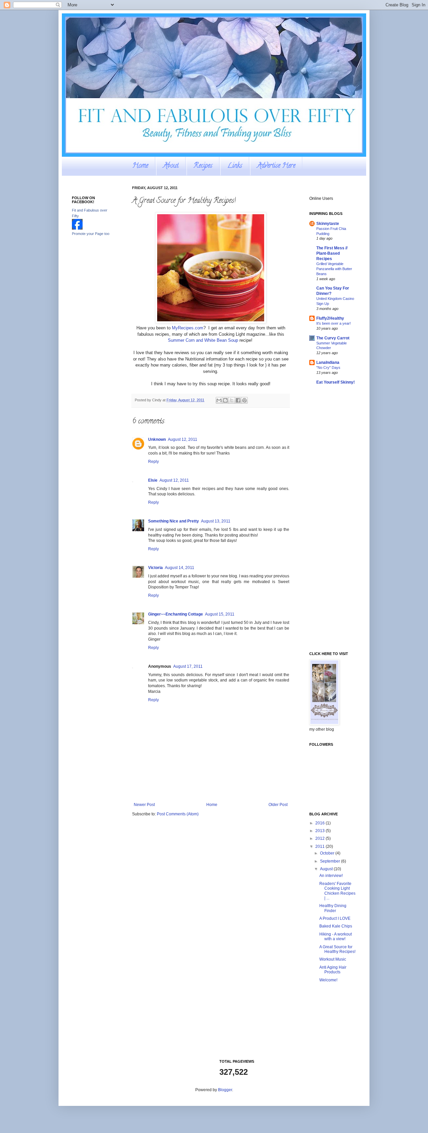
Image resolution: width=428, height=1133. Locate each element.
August (327, 869)
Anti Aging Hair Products (332, 969)
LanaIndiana (327, 362)
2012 (320, 838)
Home (140, 166)
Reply (153, 461)
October (327, 853)
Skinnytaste (327, 223)
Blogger (225, 1089)
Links (234, 166)
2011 (320, 846)
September (330, 861)
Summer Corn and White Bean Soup (203, 340)
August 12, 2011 (182, 439)
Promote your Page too (90, 234)
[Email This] (219, 400)
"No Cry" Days (328, 368)
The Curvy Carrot (332, 338)
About (171, 166)
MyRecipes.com (187, 327)
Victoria (155, 567)
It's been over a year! (333, 323)
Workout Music (332, 959)
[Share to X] (231, 400)
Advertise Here (276, 166)
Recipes (203, 166)
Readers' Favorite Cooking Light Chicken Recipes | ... (337, 890)
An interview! (331, 875)
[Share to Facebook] (238, 400)
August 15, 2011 (219, 614)
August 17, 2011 (188, 666)
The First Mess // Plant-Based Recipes (331, 253)
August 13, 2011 (215, 521)
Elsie (152, 480)
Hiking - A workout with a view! (335, 936)
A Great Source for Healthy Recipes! (337, 949)
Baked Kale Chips (335, 926)
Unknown (157, 439)
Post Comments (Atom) (178, 814)
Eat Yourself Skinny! (335, 382)
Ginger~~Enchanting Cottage (175, 614)
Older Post (278, 804)
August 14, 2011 (179, 567)
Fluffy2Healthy (330, 318)
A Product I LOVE (334, 918)
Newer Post (144, 804)
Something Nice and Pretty (173, 521)
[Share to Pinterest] (244, 400)
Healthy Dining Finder (332, 908)
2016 (320, 823)
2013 (320, 830)
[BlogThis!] (225, 400)
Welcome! (328, 980)
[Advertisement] (98, 347)
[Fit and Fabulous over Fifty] (77, 228)
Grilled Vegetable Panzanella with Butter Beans (334, 269)
